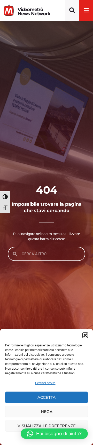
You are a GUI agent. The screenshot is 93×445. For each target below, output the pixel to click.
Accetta (46, 397)
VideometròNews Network (34, 12)
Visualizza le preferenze (47, 425)
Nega (46, 411)
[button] (85, 335)
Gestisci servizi (45, 383)
